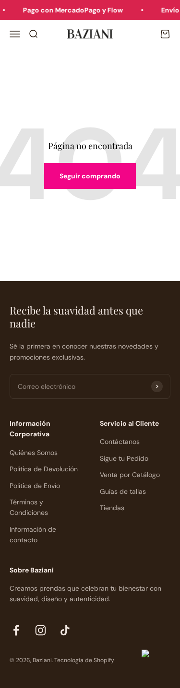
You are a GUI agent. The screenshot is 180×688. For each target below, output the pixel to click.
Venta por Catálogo (130, 474)
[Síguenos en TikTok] (65, 630)
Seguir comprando (90, 176)
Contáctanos (120, 441)
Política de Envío (35, 485)
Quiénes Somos (34, 452)
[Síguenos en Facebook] (16, 630)
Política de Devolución (44, 469)
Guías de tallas (123, 491)
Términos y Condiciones (29, 507)
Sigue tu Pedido (124, 458)
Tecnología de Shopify (84, 660)
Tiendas (112, 507)
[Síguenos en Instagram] (40, 630)
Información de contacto (33, 534)
